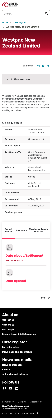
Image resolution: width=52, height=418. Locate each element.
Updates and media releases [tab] (38, 230)
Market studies (10, 347)
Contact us (8, 319)
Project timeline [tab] (8, 230)
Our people (8, 329)
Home (5, 22)
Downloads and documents (17, 351)
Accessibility (36, 402)
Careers (8, 324)
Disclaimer (22, 402)
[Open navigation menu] (47, 4)
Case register (19, 22)
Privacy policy (8, 402)
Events (6, 369)
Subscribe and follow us (15, 374)
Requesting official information (19, 334)
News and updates (12, 364)
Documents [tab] (21, 230)
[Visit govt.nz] (26, 407)
